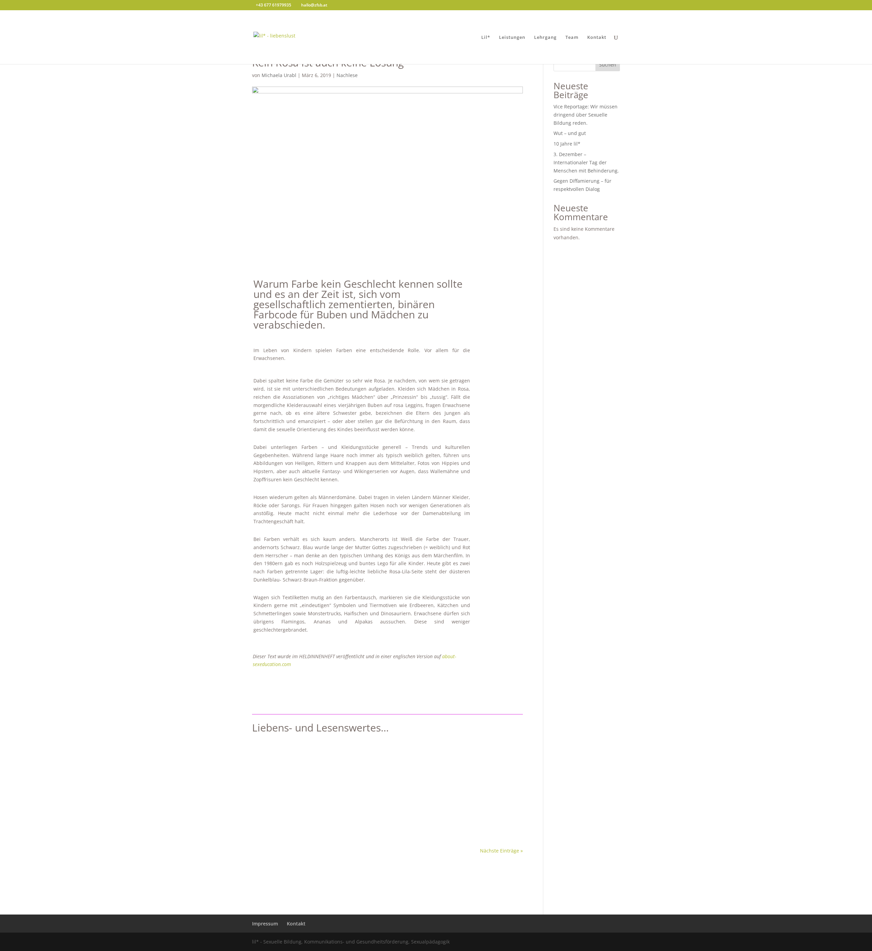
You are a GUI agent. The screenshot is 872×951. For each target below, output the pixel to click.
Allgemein (356, 775)
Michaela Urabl (279, 75)
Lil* (485, 37)
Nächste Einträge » (501, 850)
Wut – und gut (570, 133)
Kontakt (596, 37)
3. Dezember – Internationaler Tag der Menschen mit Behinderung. (586, 162)
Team (571, 37)
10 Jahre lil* (567, 143)
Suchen (607, 64)
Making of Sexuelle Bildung (401, 775)
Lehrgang (545, 37)
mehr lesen (272, 815)
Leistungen (512, 37)
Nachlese (347, 75)
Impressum (265, 923)
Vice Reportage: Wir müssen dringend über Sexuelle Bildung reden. (586, 114)
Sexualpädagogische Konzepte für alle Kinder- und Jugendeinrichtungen (361, 765)
